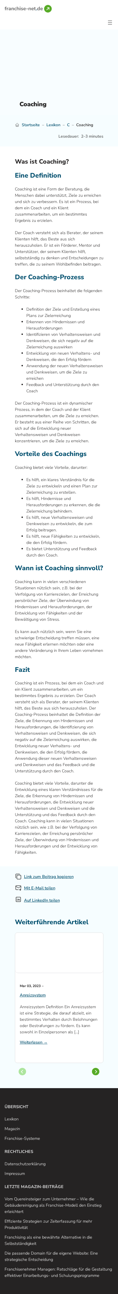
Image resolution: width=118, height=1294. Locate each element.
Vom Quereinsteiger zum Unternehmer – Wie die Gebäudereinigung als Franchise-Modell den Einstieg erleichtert (53, 1205)
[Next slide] (95, 1071)
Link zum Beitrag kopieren (49, 876)
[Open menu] (110, 22)
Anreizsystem (33, 995)
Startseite (31, 125)
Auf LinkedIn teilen (42, 900)
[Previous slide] (22, 1071)
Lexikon (53, 125)
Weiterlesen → (34, 1042)
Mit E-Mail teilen (39, 888)
